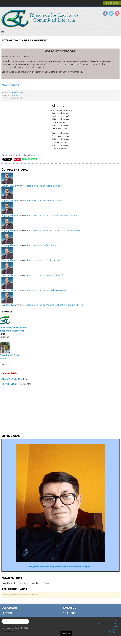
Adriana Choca (54, 201)
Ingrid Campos (54, 186)
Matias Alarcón (54, 260)
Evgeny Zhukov (9, 186)
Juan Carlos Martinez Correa (61, 216)
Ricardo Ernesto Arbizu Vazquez (63, 230)
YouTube (117, 13)
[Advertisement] (60, 411)
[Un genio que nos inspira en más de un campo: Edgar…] (60, 503)
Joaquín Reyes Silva (56, 275)
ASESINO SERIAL (12, 379)
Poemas (15, 95)
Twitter (111, 13)
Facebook (105, 13)
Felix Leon (51, 245)
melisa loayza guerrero (58, 290)
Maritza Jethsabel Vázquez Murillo (64, 305)
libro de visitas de (36, 186)
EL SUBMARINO (11, 384)
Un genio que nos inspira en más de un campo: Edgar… (60, 566)
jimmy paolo (17, 93)
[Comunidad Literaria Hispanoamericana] (40, 18)
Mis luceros (10, 85)
